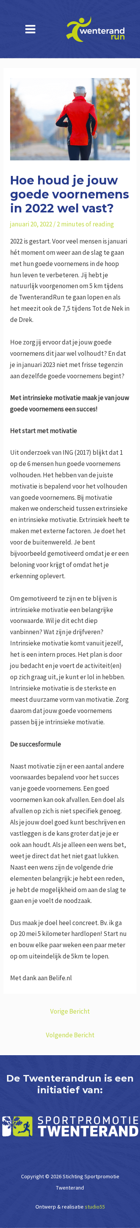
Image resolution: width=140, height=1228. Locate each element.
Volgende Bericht (70, 1035)
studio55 (95, 1206)
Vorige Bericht (70, 1011)
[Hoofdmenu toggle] (30, 29)
